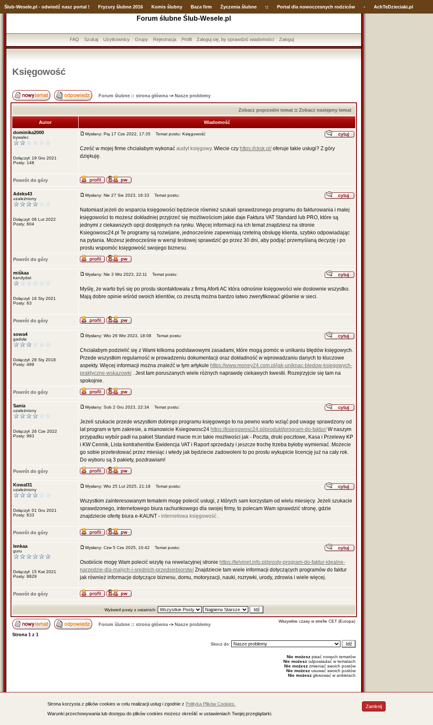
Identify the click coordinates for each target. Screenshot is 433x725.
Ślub (9, 6)
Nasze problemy (193, 95)
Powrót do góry (30, 180)
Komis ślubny (166, 6)
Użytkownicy (116, 39)
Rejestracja (164, 39)
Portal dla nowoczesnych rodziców (316, 6)
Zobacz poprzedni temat (265, 110)
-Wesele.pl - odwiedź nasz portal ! (52, 6)
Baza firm (201, 6)
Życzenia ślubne (238, 6)
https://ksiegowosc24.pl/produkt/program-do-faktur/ (268, 429)
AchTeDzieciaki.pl (393, 6)
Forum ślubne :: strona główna (133, 95)
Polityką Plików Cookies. (211, 703)
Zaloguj (286, 39)
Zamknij (374, 706)
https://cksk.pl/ (255, 148)
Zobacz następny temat (325, 110)
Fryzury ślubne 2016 (120, 6)
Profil (186, 39)
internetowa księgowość (188, 516)
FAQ (74, 39)
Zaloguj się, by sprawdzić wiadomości (235, 39)
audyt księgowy (193, 148)
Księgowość (39, 71)
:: (267, 6)
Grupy (141, 39)
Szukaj (91, 39)
